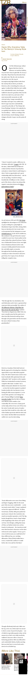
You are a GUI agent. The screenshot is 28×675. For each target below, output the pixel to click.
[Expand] (20, 660)
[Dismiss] (25, 660)
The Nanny (22, 220)
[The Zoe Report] (5, 2)
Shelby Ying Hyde (7, 59)
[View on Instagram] (14, 345)
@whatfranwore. (7, 233)
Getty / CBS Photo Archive (27, 21)
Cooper (16, 164)
